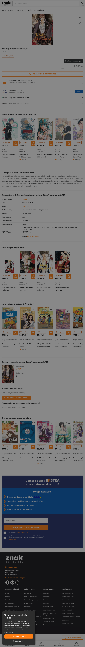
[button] (18, 641)
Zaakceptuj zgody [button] (19, 636)
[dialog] (18, 628)
